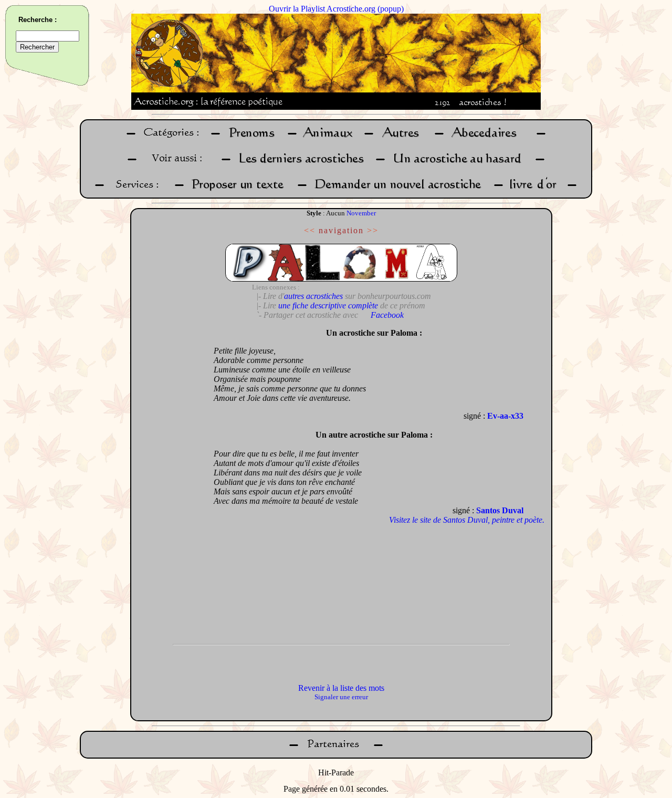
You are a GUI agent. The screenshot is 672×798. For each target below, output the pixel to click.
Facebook (387, 314)
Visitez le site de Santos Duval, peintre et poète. (466, 519)
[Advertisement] (169, 480)
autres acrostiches (313, 296)
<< (310, 230)
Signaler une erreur (341, 697)
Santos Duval (499, 510)
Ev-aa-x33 (505, 415)
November (361, 213)
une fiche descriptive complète (328, 305)
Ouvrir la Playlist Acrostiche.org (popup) (336, 8)
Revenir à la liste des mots (341, 687)
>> (373, 230)
